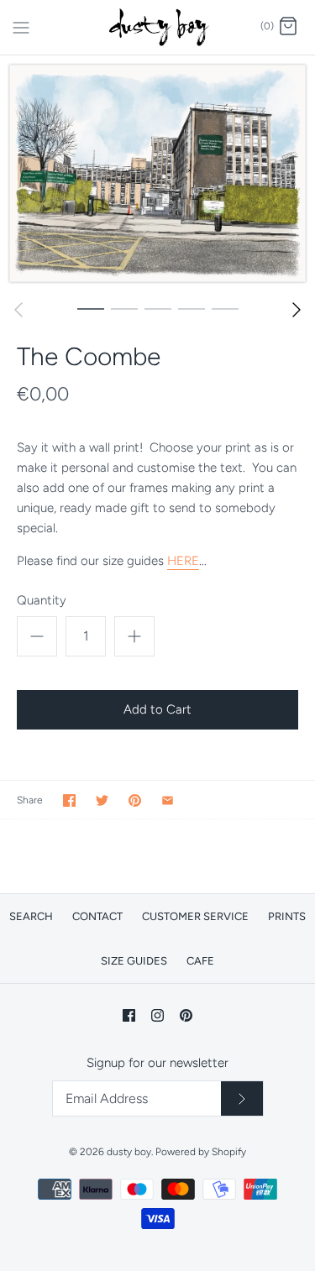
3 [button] (158, 308)
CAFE (200, 961)
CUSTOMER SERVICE (195, 916)
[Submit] (242, 1099)
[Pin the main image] (135, 800)
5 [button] (225, 308)
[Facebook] (129, 1015)
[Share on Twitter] (102, 800)
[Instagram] (157, 1015)
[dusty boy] (157, 27)
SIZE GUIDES (134, 961)
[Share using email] (167, 800)
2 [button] (124, 308)
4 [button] (191, 308)
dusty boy (129, 1152)
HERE (183, 560)
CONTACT (97, 916)
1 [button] (91, 308)
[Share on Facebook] (69, 800)
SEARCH (31, 916)
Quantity (41, 600)
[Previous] (18, 309)
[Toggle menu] (21, 26)
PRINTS (287, 916)
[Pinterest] (186, 1015)
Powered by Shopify (200, 1152)
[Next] (296, 309)
